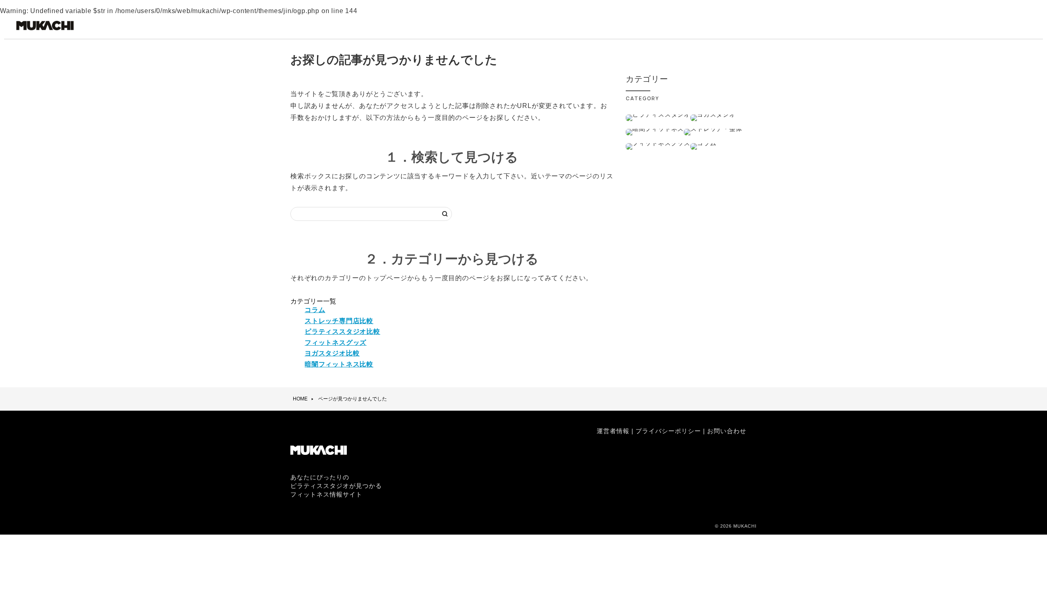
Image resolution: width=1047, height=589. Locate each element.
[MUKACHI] (45, 29)
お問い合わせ (726, 430)
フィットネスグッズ (335, 342)
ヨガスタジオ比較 (332, 353)
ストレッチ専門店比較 (339, 320)
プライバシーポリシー (668, 430)
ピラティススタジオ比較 (342, 331)
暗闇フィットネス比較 (339, 364)
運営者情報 (613, 430)
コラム (315, 309)
